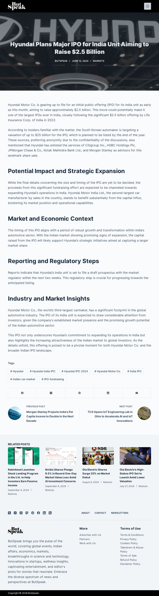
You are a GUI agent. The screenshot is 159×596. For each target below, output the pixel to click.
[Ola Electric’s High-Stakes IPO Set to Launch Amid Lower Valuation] (135, 456)
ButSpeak (33, 593)
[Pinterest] (79, 393)
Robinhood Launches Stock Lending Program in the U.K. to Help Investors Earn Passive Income (23, 477)
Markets (98, 60)
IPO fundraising (53, 379)
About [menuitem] (85, 512)
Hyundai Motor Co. (107, 371)
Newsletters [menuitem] (119, 512)
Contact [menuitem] (100, 512)
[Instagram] (15, 512)
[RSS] (50, 512)
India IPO (134, 371)
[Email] (137, 393)
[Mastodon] (26, 512)
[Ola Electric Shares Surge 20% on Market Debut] (98, 456)
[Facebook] (22, 393)
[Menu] (147, 6)
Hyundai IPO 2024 (75, 371)
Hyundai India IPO (42, 371)
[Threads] (21, 512)
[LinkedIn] (108, 393)
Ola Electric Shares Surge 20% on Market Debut (96, 473)
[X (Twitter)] (51, 393)
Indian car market (22, 379)
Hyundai (16, 371)
